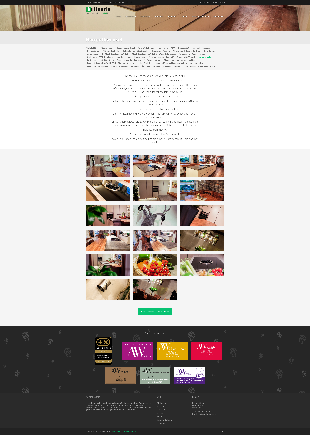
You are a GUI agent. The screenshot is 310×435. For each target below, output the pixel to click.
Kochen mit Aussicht (119, 66)
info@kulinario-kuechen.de (114, 2)
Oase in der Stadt (193, 51)
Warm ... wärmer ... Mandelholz (160, 60)
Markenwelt (161, 410)
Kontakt (222, 2)
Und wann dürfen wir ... (208, 66)
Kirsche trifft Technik (185, 57)
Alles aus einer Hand (116, 57)
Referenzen (161, 413)
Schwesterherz (94, 51)
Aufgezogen (184, 54)
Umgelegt (135, 66)
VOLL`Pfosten (190, 66)
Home (118, 16)
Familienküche (198, 54)
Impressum (116, 431)
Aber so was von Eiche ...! (187, 60)
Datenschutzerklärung (129, 431)
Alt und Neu (178, 51)
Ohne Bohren (209, 51)
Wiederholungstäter (168, 54)
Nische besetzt (107, 48)
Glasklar (177, 66)
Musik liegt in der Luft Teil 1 (117, 54)
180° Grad (116, 60)
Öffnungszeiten (205, 2)
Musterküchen (162, 423)
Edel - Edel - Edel (145, 63)
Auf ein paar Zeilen (194, 63)
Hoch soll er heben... (201, 48)
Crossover (167, 66)
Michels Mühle (92, 48)
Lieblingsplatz (143, 51)
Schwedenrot (129, 51)
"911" (173, 48)
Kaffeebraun (92, 60)
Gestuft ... (131, 63)
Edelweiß (170, 57)
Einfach (121, 63)
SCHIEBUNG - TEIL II (96, 57)
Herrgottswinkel (205, 57)
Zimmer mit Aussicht (161, 51)
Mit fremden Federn (111, 51)
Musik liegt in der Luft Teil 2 (144, 54)
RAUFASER (105, 60)
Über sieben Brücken (151, 66)
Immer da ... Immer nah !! (134, 60)
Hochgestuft (184, 48)
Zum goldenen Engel (126, 48)
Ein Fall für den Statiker (97, 66)
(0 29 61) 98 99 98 (93, 2)
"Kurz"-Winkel (143, 48)
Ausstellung (161, 406)
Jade (153, 48)
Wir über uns (161, 403)
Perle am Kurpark (156, 57)
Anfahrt (215, 2)
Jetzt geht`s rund (95, 54)
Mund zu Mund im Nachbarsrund (169, 63)
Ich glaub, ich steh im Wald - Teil (101, 63)
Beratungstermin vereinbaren (155, 311)
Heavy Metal (163, 48)
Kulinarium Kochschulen (165, 420)
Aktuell (159, 417)
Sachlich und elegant (137, 57)
